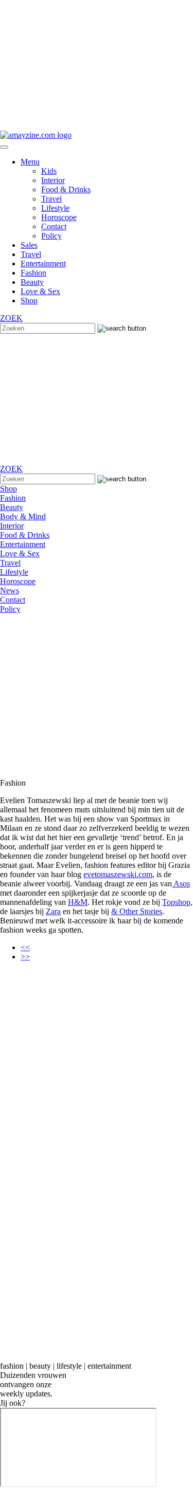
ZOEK (11, 318)
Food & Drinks (66, 189)
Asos (181, 883)
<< (25, 947)
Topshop (176, 902)
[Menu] (4, 147)
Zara (53, 911)
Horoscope (59, 217)
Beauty (32, 282)
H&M (77, 902)
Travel (51, 198)
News (9, 590)
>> (25, 956)
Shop (29, 300)
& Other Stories (136, 911)
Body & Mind (23, 516)
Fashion (33, 272)
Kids (49, 171)
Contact (53, 226)
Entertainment (43, 263)
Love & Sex (40, 291)
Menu (30, 161)
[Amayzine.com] (36, 135)
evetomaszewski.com (117, 874)
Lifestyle (55, 208)
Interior (53, 180)
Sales (29, 245)
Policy (51, 235)
